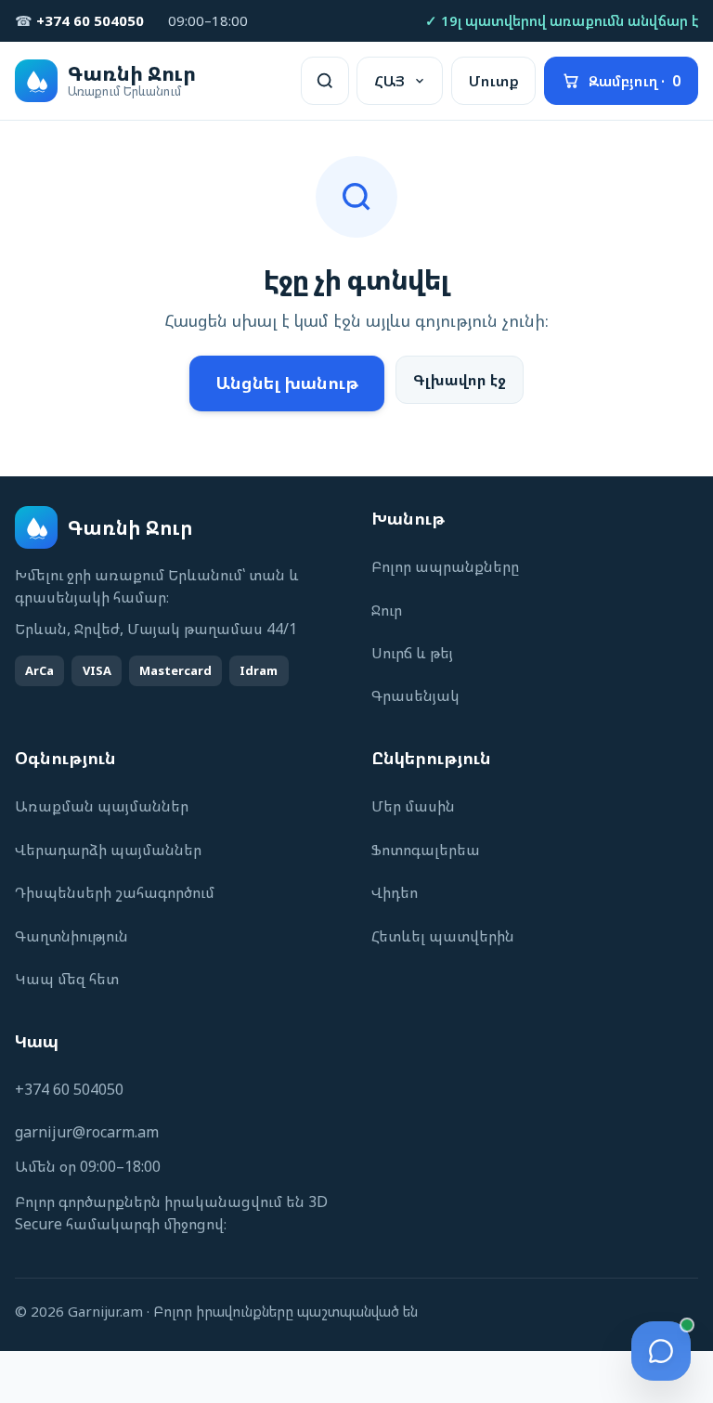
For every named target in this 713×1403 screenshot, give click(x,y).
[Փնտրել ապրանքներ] (325, 81)
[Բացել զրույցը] (661, 1351)
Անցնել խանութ (286, 382)
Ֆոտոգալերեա (425, 849)
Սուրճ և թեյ (412, 653)
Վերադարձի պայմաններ (108, 849)
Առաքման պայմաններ (101, 806)
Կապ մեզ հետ (67, 978)
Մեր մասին (413, 806)
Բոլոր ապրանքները (445, 566)
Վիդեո (394, 892)
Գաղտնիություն (71, 936)
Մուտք (494, 81)
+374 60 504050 (69, 1089)
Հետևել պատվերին (442, 936)
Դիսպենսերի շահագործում (114, 892)
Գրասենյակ (415, 695)
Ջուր (386, 610)
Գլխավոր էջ (459, 380)
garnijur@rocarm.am (87, 1132)
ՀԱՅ (389, 81)
